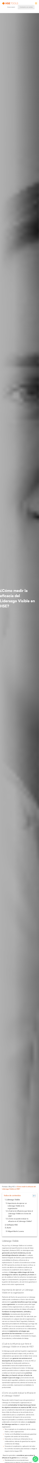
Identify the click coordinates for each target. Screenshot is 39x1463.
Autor (9, 1227)
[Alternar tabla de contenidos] (33, 1195)
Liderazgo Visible (13, 1199)
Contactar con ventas (26, 7)
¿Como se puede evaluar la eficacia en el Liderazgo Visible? (20, 1220)
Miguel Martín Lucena (16, 1231)
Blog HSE (12, 1186)
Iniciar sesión (11, 7)
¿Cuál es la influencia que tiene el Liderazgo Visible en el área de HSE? (20, 1213)
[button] (35, 1459)
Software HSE (12, 1225)
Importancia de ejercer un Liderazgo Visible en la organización (17, 1205)
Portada (4, 1186)
